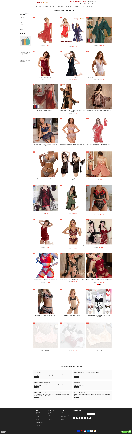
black (100, 284)
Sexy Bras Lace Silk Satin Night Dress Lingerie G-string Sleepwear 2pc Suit (99, 110)
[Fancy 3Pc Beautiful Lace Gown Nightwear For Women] (72, 164)
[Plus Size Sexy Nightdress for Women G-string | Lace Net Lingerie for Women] (99, 130)
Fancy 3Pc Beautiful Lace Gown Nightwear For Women (72, 178)
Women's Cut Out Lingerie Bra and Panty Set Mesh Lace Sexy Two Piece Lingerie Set (99, 316)
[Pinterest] (79, 418)
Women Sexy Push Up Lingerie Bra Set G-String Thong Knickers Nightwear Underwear (45, 179)
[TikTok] (82, 418)
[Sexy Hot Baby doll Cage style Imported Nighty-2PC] (45, 96)
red (98, 284)
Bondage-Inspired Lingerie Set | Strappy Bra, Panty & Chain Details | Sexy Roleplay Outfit (45, 280)
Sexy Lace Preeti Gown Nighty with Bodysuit (99, 43)
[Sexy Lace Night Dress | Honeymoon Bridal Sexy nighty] (45, 30)
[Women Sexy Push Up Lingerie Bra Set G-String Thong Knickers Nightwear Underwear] (45, 164)
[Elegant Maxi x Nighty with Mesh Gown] (45, 198)
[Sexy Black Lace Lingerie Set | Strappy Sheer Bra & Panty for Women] (45, 301)
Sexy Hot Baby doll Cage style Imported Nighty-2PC (45, 110)
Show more (72, 360)
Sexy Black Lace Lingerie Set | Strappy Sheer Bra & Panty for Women (45, 315)
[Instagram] (77, 418)
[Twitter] (90, 418)
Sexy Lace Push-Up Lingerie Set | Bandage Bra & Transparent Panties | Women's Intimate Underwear (99, 213)
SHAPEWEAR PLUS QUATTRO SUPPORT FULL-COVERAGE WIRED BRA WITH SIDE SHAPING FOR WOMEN (99, 350)
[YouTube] (88, 418)
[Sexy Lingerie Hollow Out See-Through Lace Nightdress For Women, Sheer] (99, 164)
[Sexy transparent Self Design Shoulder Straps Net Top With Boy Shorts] (45, 231)
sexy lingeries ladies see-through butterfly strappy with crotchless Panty (72, 279)
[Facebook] (74, 418)
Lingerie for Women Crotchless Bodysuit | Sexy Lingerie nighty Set (99, 77)
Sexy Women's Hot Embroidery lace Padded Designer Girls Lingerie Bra (72, 349)
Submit (90, 414)
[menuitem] (25, 17)
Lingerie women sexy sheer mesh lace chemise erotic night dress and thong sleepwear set (72, 111)
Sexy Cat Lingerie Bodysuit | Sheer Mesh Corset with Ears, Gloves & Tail (99, 245)
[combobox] (91, 1)
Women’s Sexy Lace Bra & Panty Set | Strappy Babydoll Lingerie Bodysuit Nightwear (45, 145)
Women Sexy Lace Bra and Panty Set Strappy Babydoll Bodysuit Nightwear (72, 144)
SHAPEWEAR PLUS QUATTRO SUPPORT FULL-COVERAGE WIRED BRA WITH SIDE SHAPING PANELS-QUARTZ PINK (45, 350)
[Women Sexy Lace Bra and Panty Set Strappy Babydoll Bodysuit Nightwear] (72, 130)
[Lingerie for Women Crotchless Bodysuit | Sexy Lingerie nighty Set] (99, 63)
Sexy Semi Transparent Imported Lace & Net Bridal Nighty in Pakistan (72, 77)
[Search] (92, 1)
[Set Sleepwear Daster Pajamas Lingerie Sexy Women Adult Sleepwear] (72, 198)
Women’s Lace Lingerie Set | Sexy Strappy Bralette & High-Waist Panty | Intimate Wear (72, 246)
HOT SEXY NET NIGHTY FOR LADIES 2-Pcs (45, 77)
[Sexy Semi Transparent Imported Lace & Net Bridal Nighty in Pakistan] (72, 63)
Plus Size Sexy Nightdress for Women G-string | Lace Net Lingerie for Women (99, 144)
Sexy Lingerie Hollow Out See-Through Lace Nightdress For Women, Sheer (99, 178)
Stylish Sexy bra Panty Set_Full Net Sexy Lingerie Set (72, 315)
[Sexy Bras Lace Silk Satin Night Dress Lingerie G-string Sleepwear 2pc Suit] (99, 96)
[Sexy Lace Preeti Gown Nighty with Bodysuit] (99, 30)
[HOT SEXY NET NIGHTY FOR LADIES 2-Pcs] (45, 63)
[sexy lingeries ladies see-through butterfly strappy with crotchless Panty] (72, 265)
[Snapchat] (85, 418)
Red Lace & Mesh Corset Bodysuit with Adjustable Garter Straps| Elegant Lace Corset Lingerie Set (99, 280)
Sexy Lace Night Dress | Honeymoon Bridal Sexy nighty (45, 43)
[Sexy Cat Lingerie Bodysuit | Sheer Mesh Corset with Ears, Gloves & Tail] (99, 231)
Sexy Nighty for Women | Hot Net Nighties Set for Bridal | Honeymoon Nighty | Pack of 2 (72, 44)
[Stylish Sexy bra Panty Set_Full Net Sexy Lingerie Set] (72, 301)
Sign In (95, 3)
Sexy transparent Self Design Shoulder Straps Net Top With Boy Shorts (45, 245)
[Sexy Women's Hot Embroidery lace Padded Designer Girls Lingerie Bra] (72, 335)
